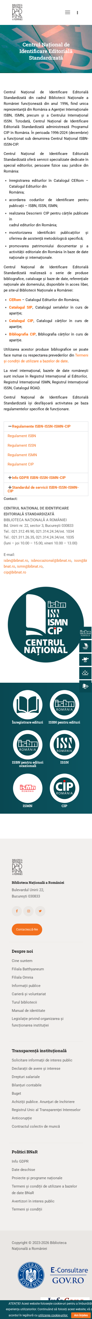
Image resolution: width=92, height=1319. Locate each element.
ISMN (27, 806)
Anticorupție (22, 1118)
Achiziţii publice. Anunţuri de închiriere (43, 1102)
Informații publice (26, 986)
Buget (16, 1093)
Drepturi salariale (26, 1077)
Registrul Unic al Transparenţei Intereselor (46, 1110)
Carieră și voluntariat (29, 994)
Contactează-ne (27, 929)
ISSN (64, 762)
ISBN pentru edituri (64, 722)
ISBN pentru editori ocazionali (27, 764)
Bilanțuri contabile (26, 1085)
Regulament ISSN (22, 445)
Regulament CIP (21, 464)
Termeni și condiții (27, 1209)
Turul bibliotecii (24, 1002)
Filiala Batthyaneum (28, 969)
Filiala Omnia (22, 977)
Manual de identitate (28, 1010)
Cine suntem (22, 961)
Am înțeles (81, 1315)
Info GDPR (20, 1161)
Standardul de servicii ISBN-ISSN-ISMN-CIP (43, 489)
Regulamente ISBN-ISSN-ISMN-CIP (41, 426)
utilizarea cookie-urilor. (53, 1315)
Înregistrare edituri (27, 722)
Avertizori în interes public (33, 1201)
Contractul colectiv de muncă (36, 1126)
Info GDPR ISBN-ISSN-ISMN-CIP (39, 478)
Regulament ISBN (22, 436)
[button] (46, 426)
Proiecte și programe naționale (37, 1178)
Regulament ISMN (22, 455)
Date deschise (23, 1170)
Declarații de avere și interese (36, 1068)
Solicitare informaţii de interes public (42, 1060)
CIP (64, 806)
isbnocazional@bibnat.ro (50, 560)
